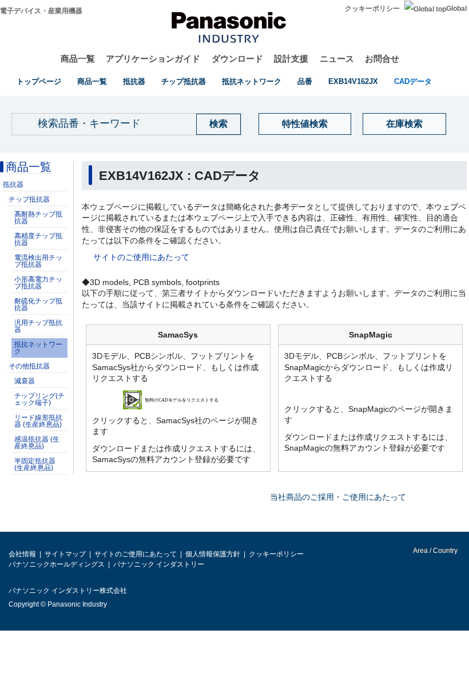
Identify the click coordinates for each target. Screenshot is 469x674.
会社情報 (22, 554)
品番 (304, 81)
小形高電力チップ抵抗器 (38, 282)
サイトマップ (65, 554)
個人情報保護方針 (212, 554)
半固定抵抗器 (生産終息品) (34, 464)
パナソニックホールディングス (57, 564)
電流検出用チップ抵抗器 (38, 261)
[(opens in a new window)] (178, 399)
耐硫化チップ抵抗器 (38, 304)
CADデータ (413, 81)
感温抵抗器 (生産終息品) (36, 442)
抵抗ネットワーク (251, 81)
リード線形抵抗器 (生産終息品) (38, 421)
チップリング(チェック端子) (39, 399)
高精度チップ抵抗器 (38, 239)
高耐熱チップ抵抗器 (38, 217)
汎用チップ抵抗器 (38, 326)
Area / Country (435, 551)
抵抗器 (134, 81)
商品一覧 (78, 58)
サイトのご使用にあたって (141, 257)
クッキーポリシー (372, 9)
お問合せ (382, 58)
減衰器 (24, 381)
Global (456, 9)
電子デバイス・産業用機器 (41, 11)
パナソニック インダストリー (158, 564)
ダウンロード (237, 58)
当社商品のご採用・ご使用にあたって (338, 497)
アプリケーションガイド (153, 58)
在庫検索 (404, 124)
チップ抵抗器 (183, 81)
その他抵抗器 (29, 366)
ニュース (337, 58)
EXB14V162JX (353, 81)
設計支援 (291, 58)
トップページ (39, 81)
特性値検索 (305, 124)
